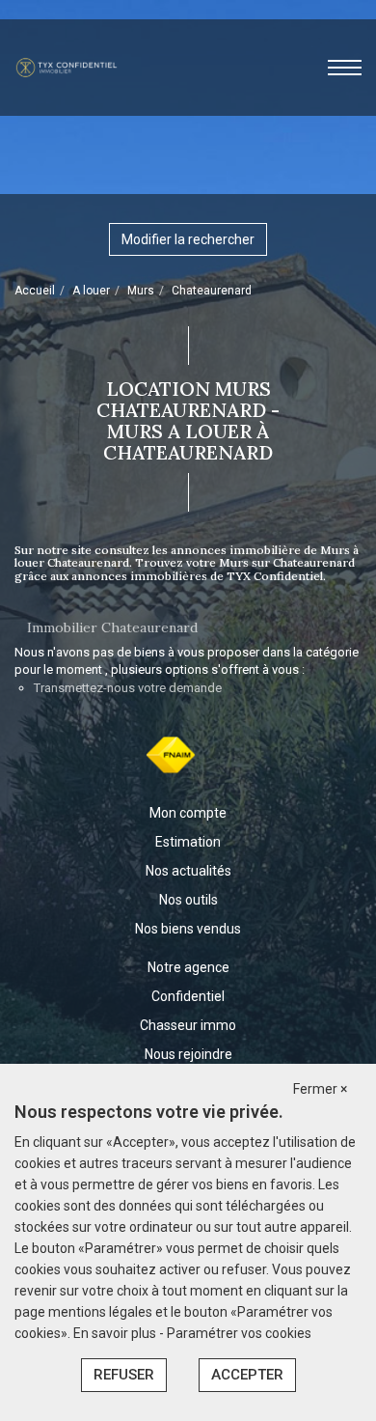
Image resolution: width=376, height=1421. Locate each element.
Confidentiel (188, 996)
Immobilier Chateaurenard (112, 627)
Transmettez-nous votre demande (128, 688)
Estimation (188, 842)
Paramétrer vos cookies (239, 1333)
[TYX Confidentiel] (66, 66)
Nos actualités (188, 870)
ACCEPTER (247, 1374)
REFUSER (124, 1374)
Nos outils (188, 899)
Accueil (34, 290)
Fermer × (320, 1089)
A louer (91, 290)
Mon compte (188, 813)
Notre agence (188, 967)
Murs (140, 290)
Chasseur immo (188, 1025)
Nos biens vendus (188, 928)
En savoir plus (116, 1333)
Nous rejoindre (188, 1054)
